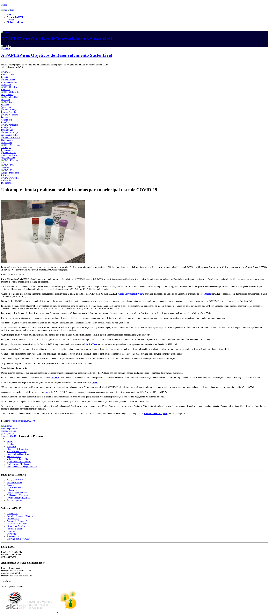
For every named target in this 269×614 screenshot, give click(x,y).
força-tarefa (205, 294)
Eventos (10, 485)
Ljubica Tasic (90, 344)
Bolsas (10, 441)
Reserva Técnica (14, 456)
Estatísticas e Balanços (17, 523)
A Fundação (12, 513)
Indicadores (12, 490)
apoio (47, 392)
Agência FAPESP (15, 480)
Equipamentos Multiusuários (19, 464)
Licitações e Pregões (16, 526)
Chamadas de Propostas (17, 449)
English (8, 46)
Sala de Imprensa (14, 500)
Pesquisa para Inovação (17, 493)
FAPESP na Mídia (15, 487)
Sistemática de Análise (16, 451)
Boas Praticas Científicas (18, 454)
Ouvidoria (11, 534)
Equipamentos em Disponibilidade (22, 466)
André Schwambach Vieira (131, 294)
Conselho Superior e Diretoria (20, 516)
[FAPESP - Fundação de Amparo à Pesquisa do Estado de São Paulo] (4, 5)
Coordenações (13, 518)
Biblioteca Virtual (14, 482)
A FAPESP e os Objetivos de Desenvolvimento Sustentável (56, 38)
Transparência (13, 536)
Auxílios (10, 444)
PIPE (95, 382)
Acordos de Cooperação (17, 521)
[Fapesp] (7, 10)
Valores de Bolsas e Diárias (19, 459)
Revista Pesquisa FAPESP (18, 498)
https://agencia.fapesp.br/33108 (21, 421)
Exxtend (55, 377)
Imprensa (11, 531)
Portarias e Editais (15, 529)
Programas (11, 446)
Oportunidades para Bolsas (19, 461)
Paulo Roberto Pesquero (155, 413)
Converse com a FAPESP (18, 539)
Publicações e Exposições (18, 495)
